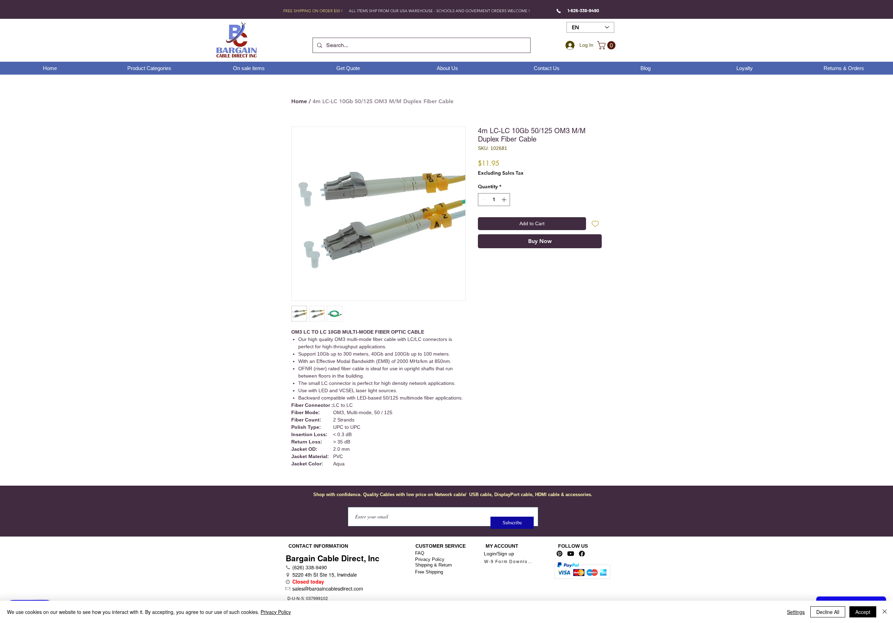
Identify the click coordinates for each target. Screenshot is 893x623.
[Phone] (558, 10)
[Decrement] (483, 199)
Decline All (827, 611)
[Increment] (504, 199)
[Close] (884, 611)
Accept (862, 611)
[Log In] (569, 45)
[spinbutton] (494, 199)
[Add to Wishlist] (595, 223)
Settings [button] (796, 611)
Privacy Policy (429, 559)
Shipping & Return (433, 565)
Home (299, 101)
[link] (607, 45)
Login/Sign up (499, 553)
